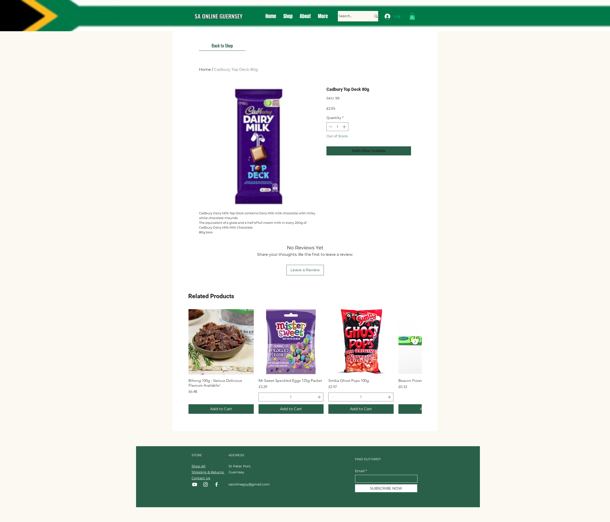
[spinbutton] (337, 127)
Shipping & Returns (208, 472)
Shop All (198, 466)
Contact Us (201, 478)
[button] (412, 16)
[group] (305, 361)
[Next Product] (415, 341)
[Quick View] (221, 341)
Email (360, 471)
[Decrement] (330, 127)
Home (205, 69)
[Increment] (345, 127)
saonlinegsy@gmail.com (249, 484)
